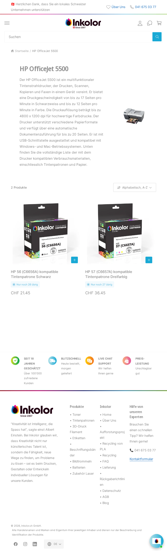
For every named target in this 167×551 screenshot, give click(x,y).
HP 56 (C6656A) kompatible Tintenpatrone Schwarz (34, 274)
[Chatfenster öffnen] (157, 541)
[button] (7, 23)
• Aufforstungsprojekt (112, 432)
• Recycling (108, 455)
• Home (105, 415)
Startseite (22, 51)
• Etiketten (77, 438)
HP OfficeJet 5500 (45, 51)
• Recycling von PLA (111, 446)
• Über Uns (108, 420)
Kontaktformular (141, 459)
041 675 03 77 (145, 7)
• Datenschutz (110, 491)
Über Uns (118, 7)
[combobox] (83, 36)
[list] (83, 371)
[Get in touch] (149, 23)
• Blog (104, 503)
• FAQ (104, 461)
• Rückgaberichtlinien (112, 479)
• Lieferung (108, 467)
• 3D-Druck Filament (78, 429)
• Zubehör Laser (82, 474)
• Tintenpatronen (82, 420)
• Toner (75, 415)
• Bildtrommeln (81, 461)
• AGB (104, 497)
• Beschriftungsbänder (82, 449)
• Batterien (77, 467)
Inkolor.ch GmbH (31, 525)
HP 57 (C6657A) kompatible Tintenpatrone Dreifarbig (108, 274)
